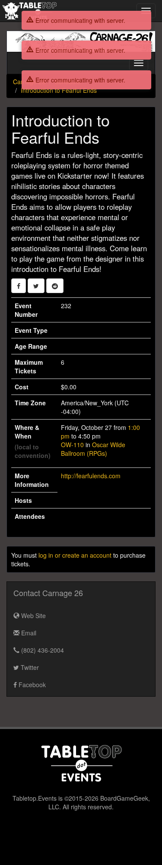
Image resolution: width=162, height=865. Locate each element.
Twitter (29, 667)
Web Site (32, 615)
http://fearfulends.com (91, 475)
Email (27, 632)
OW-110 (72, 444)
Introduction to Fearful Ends (59, 90)
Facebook (31, 684)
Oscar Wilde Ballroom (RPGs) (93, 449)
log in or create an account (74, 555)
